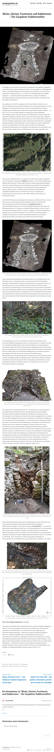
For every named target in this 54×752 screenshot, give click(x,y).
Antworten (4, 713)
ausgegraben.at (10, 3)
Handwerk (11, 666)
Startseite (33, 3)
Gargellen (6, 666)
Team (44, 3)
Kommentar (46, 735)
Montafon (24, 666)
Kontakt (49, 3)
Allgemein (25, 664)
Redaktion (6, 664)
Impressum (48, 749)
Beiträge (39, 3)
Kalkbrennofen (18, 666)
